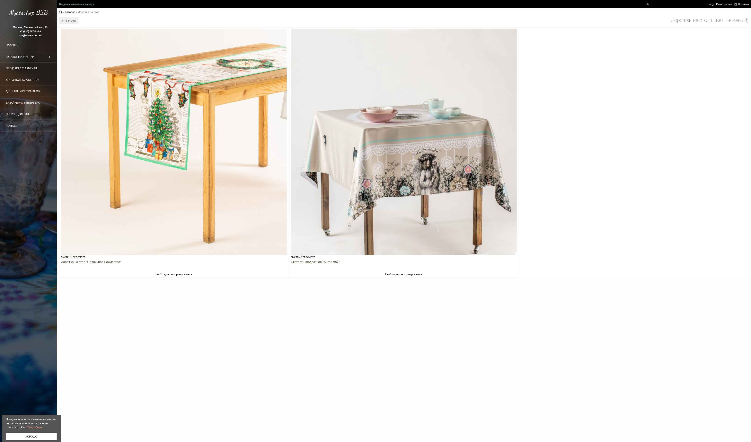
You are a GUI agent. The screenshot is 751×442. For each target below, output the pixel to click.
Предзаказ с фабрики (21, 68)
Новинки (12, 45)
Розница (12, 126)
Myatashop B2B (28, 12)
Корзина (743, 4)
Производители (17, 114)
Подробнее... (35, 427)
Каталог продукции (20, 57)
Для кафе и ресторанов (23, 91)
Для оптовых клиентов (22, 80)
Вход (711, 4)
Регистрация (724, 4)
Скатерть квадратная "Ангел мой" (315, 261)
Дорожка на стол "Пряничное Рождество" (91, 261)
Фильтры (71, 20)
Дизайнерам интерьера (23, 102)
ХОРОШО (31, 436)
